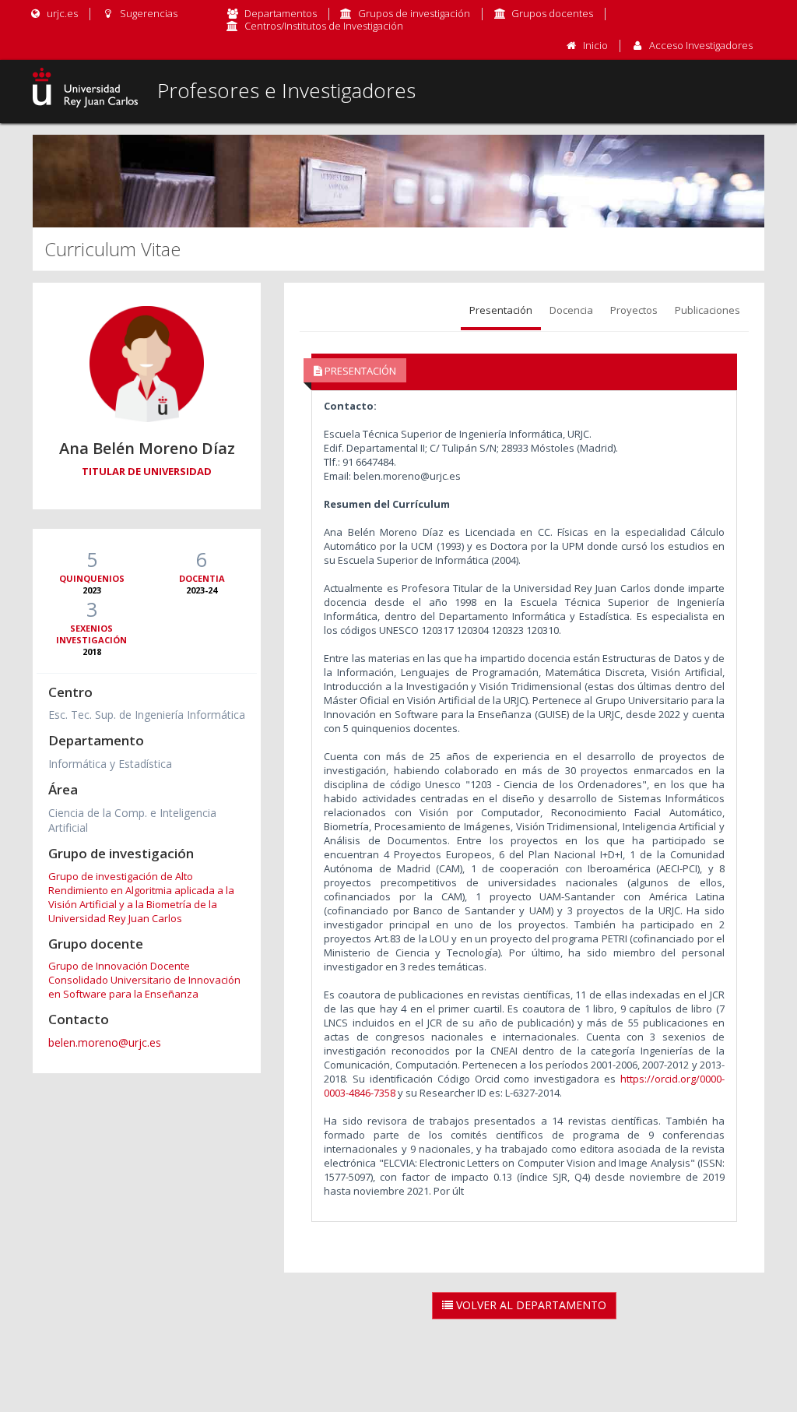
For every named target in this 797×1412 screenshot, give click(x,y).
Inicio (595, 45)
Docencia (571, 310)
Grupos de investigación (414, 13)
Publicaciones (707, 310)
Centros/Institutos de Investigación (323, 26)
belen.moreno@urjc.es (104, 1042)
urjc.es (61, 13)
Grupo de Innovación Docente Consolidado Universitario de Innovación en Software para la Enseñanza (144, 980)
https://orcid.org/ (660, 1079)
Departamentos (280, 13)
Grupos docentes (552, 13)
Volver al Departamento (529, 1305)
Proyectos (634, 310)
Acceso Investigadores (701, 45)
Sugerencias (147, 13)
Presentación (500, 310)
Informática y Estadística (110, 763)
